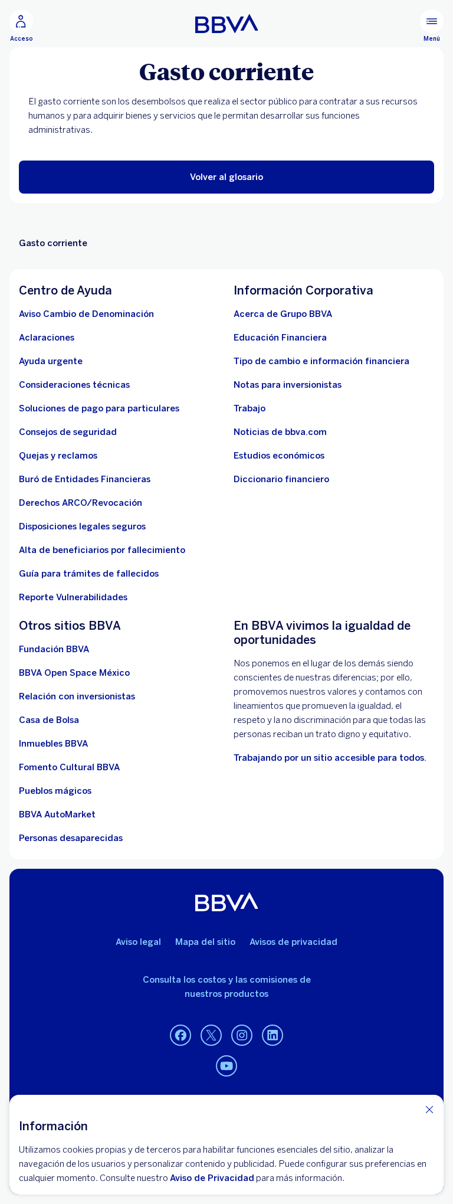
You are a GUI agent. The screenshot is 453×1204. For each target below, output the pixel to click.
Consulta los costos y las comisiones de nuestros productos (227, 986)
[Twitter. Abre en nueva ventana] (211, 1035)
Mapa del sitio (205, 942)
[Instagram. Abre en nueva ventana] (241, 1035)
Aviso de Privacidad (212, 1178)
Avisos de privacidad (293, 942)
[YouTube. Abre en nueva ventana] (226, 1066)
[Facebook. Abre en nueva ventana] (180, 1035)
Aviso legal (138, 942)
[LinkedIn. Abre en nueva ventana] (272, 1035)
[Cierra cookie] (429, 1109)
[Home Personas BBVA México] (226, 23)
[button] (226, 177)
